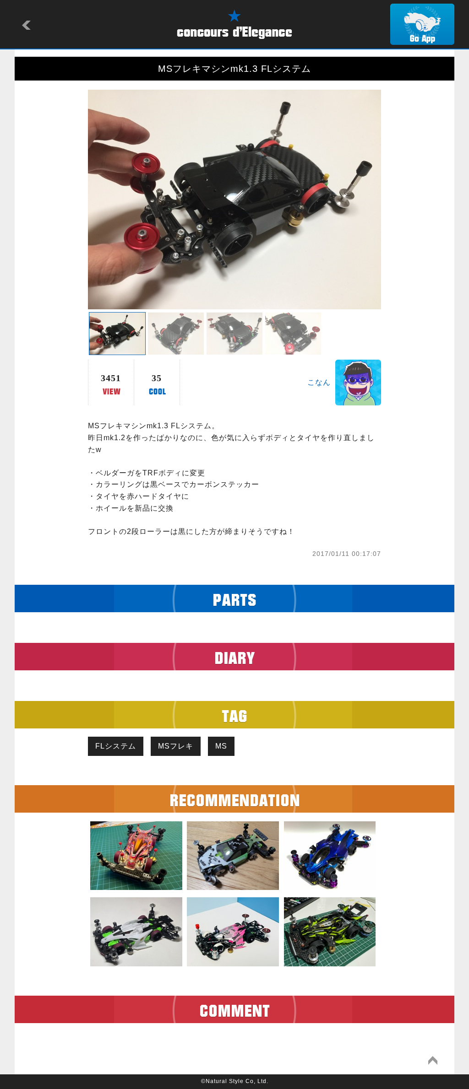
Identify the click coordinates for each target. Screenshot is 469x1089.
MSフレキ (175, 746)
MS (221, 746)
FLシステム (115, 746)
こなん (319, 382)
